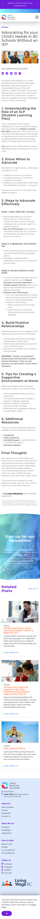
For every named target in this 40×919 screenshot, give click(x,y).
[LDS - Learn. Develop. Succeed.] (8, 17)
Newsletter (6, 813)
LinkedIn (7, 870)
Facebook (8, 864)
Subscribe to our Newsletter (20, 561)
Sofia (13, 494)
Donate (5, 847)
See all (31, 589)
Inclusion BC (9, 435)
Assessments (7, 833)
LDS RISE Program (11, 440)
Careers (5, 810)
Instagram (8, 867)
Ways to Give (7, 844)
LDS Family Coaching (12, 445)
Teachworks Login (31, 11)
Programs (6, 827)
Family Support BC (11, 438)
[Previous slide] (2, 4)
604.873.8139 (9, 792)
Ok (6, 913)
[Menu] (36, 17)
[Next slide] (37, 4)
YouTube (8, 873)
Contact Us (6, 816)
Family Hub (17, 11)
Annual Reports (8, 853)
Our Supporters (8, 850)
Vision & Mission (8, 807)
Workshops (6, 830)
